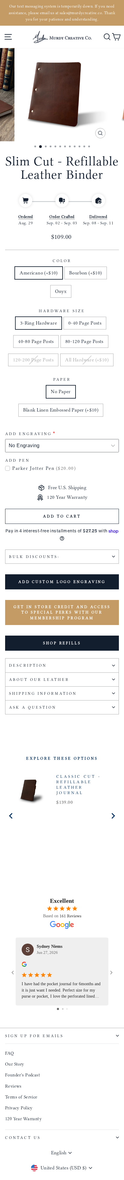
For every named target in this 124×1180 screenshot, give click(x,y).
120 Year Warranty (23, 1118)
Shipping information (43, 693)
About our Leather (39, 679)
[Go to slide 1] (58, 1009)
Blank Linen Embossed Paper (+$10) (61, 410)
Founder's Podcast (22, 1075)
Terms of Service (21, 1097)
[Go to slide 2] (63, 1009)
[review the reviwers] (24, 965)
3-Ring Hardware (38, 323)
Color (62, 260)
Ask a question (32, 707)
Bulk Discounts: (34, 556)
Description (28, 665)
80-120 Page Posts (84, 341)
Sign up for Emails (34, 1036)
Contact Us (23, 1137)
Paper (62, 379)
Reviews (13, 1086)
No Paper (60, 391)
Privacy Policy (19, 1108)
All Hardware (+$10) (87, 360)
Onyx (61, 291)
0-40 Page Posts (84, 323)
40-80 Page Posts (36, 341)
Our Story (14, 1064)
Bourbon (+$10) (85, 273)
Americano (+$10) (39, 273)
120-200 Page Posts (33, 360)
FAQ (9, 1053)
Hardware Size (62, 311)
